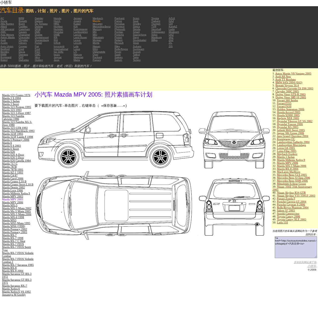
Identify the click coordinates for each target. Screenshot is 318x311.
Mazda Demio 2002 (13, 187)
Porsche (119, 34)
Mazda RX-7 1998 (12, 238)
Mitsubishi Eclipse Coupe (291, 183)
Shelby (137, 23)
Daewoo (23, 54)
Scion (136, 18)
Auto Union (6, 46)
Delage (39, 26)
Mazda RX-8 (9, 267)
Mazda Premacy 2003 (14, 232)
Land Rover (80, 37)
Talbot (136, 54)
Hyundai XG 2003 (287, 127)
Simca (136, 26)
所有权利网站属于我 (305, 262)
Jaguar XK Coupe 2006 (290, 133)
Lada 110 (282, 222)
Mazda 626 (8, 151)
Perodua (119, 23)
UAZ (171, 34)
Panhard (119, 18)
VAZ (171, 37)
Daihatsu (24, 60)
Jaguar (58, 57)
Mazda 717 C (9, 163)
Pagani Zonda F (286, 198)
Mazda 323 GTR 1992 (15, 127)
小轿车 (311, 266)
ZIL (170, 42)
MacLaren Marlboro (288, 171)
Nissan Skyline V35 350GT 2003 (296, 195)
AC (2, 18)
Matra (77, 60)
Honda (57, 18)
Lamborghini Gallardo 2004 (293, 141)
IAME (57, 34)
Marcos (78, 54)
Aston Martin (7, 37)
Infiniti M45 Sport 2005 (291, 130)
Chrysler (23, 40)
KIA (76, 26)
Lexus (77, 40)
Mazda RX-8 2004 (287, 168)
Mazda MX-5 (9, 205)
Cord (21, 49)
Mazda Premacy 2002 (14, 229)
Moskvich (174, 32)
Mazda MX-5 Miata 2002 (16, 208)
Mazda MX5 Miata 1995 (16, 223)
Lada (172, 29)
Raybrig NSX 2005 (288, 118)
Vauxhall (156, 29)
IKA (56, 40)
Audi (3, 40)
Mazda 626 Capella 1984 (16, 160)
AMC (3, 32)
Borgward (5, 57)
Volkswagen (158, 32)
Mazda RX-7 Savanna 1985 (18, 264)
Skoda (136, 29)
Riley (117, 46)
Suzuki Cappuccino (288, 213)
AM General (7, 29)
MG (95, 32)
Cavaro (23, 32)
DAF (21, 57)
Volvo (154, 34)
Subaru (137, 46)
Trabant (155, 21)
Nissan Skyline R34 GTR (291, 192)
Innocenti (59, 46)
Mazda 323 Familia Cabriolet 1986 (13, 117)
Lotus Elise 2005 (286, 150)
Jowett (77, 21)
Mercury (97, 29)
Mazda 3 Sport (10, 104)
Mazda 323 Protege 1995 (16, 106)
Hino (37, 57)
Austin (4, 42)
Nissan (96, 46)
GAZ (171, 21)
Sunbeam (138, 49)
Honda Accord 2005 (288, 112)
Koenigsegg (80, 29)
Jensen (78, 18)
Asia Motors (7, 34)
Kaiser (77, 23)
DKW (37, 29)
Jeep (56, 60)
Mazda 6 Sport (10, 148)
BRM (21, 18)
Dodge (38, 34)
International (61, 49)
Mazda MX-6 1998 (13, 217)
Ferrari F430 (284, 106)
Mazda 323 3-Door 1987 (16, 112)
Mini (95, 34)
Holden (39, 60)
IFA (55, 37)
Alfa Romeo (7, 23)
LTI (75, 51)
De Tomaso (41, 23)
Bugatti (23, 21)
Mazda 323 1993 (12, 109)
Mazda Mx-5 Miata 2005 (16, 211)
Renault (119, 42)
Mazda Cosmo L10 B (14, 181)
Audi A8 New (283, 76)
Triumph (155, 23)
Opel (95, 54)
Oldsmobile (99, 51)
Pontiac (119, 32)
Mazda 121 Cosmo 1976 (16, 95)
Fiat (37, 46)
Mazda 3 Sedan (286, 156)
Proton (118, 37)
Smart (136, 32)
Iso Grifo (58, 51)
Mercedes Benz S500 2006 (292, 180)
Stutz (136, 42)
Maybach (98, 18)
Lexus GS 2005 (286, 147)
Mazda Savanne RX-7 (14, 285)
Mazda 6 (7, 142)
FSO (37, 51)
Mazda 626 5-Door (13, 157)
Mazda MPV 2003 (12, 196)
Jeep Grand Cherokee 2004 (292, 136)
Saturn (118, 60)
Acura (3, 21)
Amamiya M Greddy (14, 294)
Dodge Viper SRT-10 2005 (291, 97)
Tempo (137, 60)
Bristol (3, 60)
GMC (37, 54)
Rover (118, 51)
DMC (37, 32)
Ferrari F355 (284, 103)
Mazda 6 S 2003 (11, 145)
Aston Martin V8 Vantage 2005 (293, 73)
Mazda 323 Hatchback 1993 (18, 130)
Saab (118, 54)
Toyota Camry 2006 (288, 216)
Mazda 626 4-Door (13, 154)
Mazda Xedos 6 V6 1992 (16, 291)
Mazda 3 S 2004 (11, 98)
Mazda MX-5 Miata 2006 (291, 165)
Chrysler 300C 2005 (287, 91)
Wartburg (156, 37)
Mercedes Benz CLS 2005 (292, 174)
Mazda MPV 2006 (287, 162)
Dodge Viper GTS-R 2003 (291, 94)
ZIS (171, 46)
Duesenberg (42, 40)
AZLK (172, 18)
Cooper (23, 46)
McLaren (98, 23)
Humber (58, 26)
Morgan (97, 40)
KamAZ (173, 26)
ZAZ (171, 40)
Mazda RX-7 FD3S (13, 243)
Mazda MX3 (9, 220)
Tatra (136, 57)
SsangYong (139, 34)
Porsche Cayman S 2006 (291, 204)
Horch (57, 21)
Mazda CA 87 (10, 175)
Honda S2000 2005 (288, 115)
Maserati (78, 57)
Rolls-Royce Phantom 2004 (293, 207)
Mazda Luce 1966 (12, 190)
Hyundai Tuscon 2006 (290, 124)
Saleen (119, 57)
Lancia (77, 34)
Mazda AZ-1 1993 (12, 172)
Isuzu (57, 54)
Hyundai (58, 32)
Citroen (23, 42)
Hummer (58, 29)
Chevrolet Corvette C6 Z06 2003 (294, 88)
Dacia (22, 51)
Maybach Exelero (287, 153)
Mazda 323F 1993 (12, 133)
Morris (96, 42)
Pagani (97, 60)
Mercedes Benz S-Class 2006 (293, 177)
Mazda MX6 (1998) (13, 226)
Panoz (118, 21)
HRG (56, 23)
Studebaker (139, 40)
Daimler (39, 18)
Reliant (118, 40)
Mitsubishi (98, 37)
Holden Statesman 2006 (290, 109)
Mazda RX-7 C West (13, 241)
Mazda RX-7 (9, 235)
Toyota (155, 18)
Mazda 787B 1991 (12, 169)
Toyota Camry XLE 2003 (291, 219)
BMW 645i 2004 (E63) (289, 82)
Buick (22, 23)
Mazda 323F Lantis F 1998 (17, 136)
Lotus (77, 49)
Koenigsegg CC (286, 139)
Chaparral (24, 34)
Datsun (39, 21)
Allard (3, 26)
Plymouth (120, 29)
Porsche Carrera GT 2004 (291, 201)
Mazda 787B (9, 166)
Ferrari (38, 42)
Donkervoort (42, 37)
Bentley (4, 51)
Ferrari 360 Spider (287, 100)
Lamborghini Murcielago (291, 144)
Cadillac (23, 26)
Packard (97, 57)
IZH (171, 23)
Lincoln (78, 42)
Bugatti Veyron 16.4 (287, 85)
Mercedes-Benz (102, 26)
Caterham (24, 29)
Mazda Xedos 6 (11, 288)
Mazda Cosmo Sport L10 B (17, 184)
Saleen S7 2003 (286, 210)
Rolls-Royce (121, 49)
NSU (95, 49)
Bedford (5, 49)
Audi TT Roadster (285, 79)
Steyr (136, 37)
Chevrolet (24, 37)
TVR (153, 26)
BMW (3, 54)
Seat (135, 21)
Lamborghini (81, 32)
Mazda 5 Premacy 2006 (15, 139)
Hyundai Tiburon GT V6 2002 (295, 121)
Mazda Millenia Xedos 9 (291, 159)
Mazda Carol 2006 (12, 178)
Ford (37, 49)
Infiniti (57, 42)
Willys (154, 40)
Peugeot (119, 26)
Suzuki (137, 51)
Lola (76, 46)
